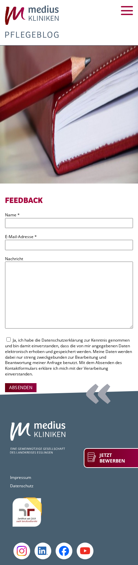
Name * (12, 215)
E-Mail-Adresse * (21, 236)
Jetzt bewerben (112, 458)
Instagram (21, 551)
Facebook (64, 551)
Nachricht (14, 259)
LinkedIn (42, 551)
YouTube (85, 551)
